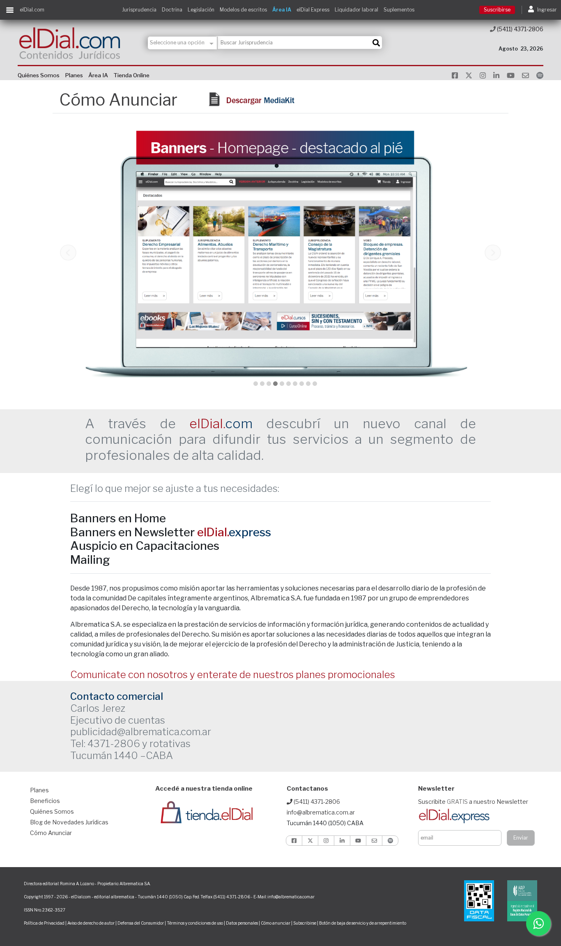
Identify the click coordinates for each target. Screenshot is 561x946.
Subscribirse (305, 923)
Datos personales (242, 923)
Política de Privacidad (44, 923)
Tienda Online (131, 75)
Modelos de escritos (243, 10)
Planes (74, 75)
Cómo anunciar (275, 923)
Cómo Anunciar (51, 832)
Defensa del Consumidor (140, 923)
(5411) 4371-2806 (519, 28)
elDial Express (313, 10)
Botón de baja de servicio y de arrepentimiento (362, 923)
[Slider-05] (275, 383)
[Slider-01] (315, 383)
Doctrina (172, 10)
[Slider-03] (262, 383)
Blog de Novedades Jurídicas (69, 822)
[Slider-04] (269, 383)
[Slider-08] (295, 383)
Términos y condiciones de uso (195, 923)
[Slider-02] (255, 383)
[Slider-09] (301, 383)
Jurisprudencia (139, 10)
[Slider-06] (282, 383)
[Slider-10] (308, 383)
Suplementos (399, 10)
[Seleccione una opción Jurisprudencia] (183, 43)
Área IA (281, 10)
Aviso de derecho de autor (91, 923)
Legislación (201, 10)
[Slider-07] (288, 383)
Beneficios (45, 800)
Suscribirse (497, 10)
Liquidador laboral (356, 10)
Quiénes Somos (39, 75)
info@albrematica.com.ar (321, 812)
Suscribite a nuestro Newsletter (473, 801)
